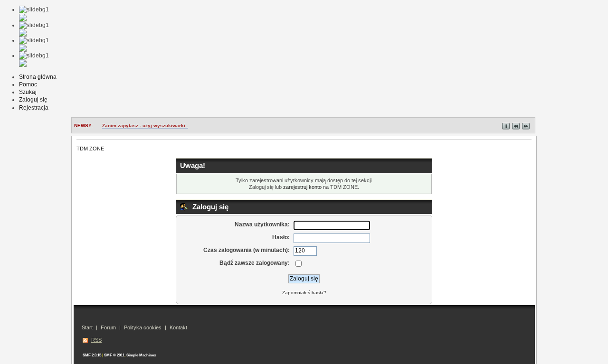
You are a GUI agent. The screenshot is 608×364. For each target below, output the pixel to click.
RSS (96, 340)
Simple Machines (141, 355)
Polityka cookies (143, 327)
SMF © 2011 (114, 355)
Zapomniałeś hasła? (304, 292)
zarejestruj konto (302, 187)
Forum (108, 327)
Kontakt (178, 327)
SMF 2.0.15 (92, 355)
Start (87, 327)
